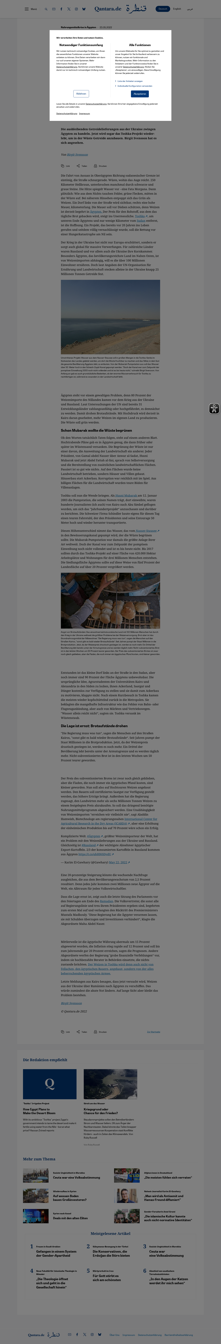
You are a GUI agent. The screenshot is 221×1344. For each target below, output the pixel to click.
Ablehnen (81, 93)
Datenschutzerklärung (66, 66)
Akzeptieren (140, 93)
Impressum (84, 113)
